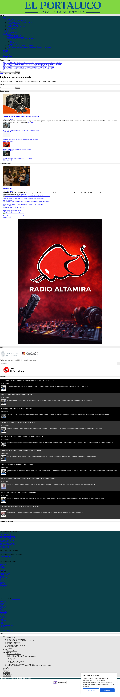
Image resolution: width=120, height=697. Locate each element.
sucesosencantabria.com (7, 543)
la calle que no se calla (13, 23)
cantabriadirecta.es (5, 534)
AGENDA (6, 31)
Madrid (2, 580)
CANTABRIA (7, 34)
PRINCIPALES (11, 19)
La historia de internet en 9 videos (12, 210)
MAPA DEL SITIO (12, 28)
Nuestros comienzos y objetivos (16, 26)
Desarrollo (6, 50)
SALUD (5, 53)
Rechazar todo (91, 690)
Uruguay (2, 626)
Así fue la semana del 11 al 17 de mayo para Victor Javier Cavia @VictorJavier (23, 198)
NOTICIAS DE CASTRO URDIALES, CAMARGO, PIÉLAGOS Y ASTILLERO (29, 47)
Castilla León (4, 574)
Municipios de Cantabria (14, 35)
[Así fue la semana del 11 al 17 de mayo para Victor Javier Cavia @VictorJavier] (26, 196)
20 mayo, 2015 (7, 200)
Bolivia (2, 603)
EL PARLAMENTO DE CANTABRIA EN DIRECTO (21, 38)
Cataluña (2, 576)
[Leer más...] (31, 122)
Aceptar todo (107, 690)
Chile (1, 604)
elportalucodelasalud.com (7, 544)
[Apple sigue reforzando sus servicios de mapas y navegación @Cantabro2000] (26, 201)
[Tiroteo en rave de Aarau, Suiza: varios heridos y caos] (16, 113)
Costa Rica (3, 607)
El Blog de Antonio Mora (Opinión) (16, 20)
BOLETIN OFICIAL (15, 44)
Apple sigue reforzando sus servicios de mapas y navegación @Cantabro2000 (23, 204)
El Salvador (3, 612)
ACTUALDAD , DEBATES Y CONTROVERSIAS (21, 22)
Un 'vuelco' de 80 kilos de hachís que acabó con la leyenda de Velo (20, 506)
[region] (99, 683)
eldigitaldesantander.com (7, 536)
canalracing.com (5, 541)
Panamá (2, 619)
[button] (2, 15)
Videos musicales (12, 32)
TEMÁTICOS (7, 57)
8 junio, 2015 (7, 217)
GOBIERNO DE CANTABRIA (15, 37)
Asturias (2, 567)
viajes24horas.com (5, 556)
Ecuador (2, 610)
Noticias (12, 40)
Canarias (2, 570)
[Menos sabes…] (16, 185)
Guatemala (3, 613)
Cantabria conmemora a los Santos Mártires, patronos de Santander (20, 139)
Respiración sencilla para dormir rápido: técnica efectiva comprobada (21, 130)
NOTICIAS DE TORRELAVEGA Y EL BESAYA (20, 45)
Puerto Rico (3, 623)
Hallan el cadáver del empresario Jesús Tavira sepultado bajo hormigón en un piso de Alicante (28, 478)
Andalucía (3, 564)
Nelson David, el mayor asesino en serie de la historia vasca (18, 422)
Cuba (1, 609)
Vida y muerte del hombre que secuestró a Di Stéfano (16, 408)
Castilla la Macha (5, 573)
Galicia (2, 579)
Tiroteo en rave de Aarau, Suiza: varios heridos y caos (21, 116)
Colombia (3, 606)
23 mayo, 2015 (7, 206)
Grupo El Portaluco (25, 678)
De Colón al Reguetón (6, 630)
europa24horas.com (6, 552)
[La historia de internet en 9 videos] (13, 207)
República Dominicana (6, 625)
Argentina (3, 601)
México (2, 616)
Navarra (2, 583)
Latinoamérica (16, 599)
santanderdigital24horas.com (8, 537)
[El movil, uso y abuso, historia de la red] (13, 213)
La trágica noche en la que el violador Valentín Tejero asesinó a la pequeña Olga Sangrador (27, 380)
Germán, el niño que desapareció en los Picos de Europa (17, 394)
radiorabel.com (4, 546)
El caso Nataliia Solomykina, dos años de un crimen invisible (18, 492)
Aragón (2, 566)
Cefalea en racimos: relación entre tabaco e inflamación (17, 158)
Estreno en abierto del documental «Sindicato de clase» (17, 149)
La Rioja (2, 586)
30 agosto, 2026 (8, 119)
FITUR (8, 48)
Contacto (9, 29)
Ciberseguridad (7, 56)
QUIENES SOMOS (12, 25)
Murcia (2, 582)
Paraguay (3, 620)
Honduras (3, 615)
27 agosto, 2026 (8, 191)
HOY (4, 18)
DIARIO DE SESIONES (17, 42)
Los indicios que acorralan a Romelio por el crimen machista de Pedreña (22, 450)
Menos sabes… (8, 188)
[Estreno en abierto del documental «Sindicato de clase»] (6, 146)
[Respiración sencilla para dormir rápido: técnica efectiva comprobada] (6, 127)
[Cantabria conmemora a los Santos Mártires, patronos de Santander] (6, 137)
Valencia (2, 588)
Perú (1, 622)
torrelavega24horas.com (7, 540)
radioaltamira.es (4, 547)
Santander (6, 51)
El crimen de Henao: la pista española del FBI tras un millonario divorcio (22, 436)
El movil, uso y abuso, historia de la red (13, 215)
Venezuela (3, 628)
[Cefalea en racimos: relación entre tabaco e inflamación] (6, 155)
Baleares (2, 568)
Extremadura (3, 577)
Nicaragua (3, 617)
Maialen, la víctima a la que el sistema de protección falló (17, 464)
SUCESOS (6, 54)
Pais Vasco (3, 585)
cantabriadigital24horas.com (8, 539)
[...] (87, 386)
